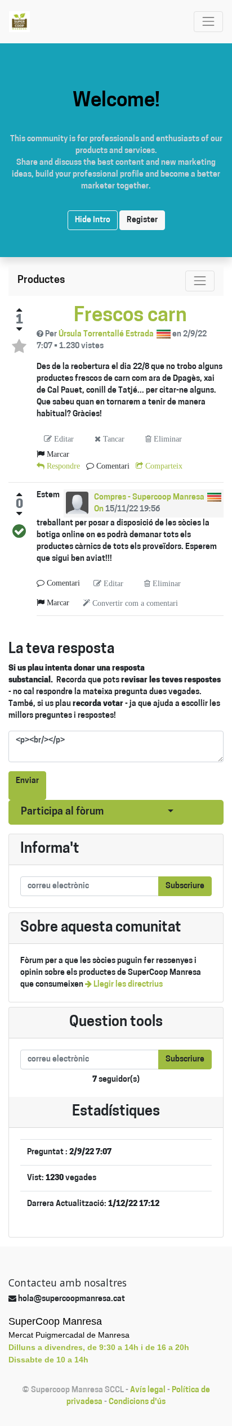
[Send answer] (19, 531)
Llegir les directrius (127, 984)
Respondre (62, 466)
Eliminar (166, 439)
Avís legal (148, 1390)
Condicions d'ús (137, 1402)
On (99, 509)
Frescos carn (130, 316)
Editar (63, 439)
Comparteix (162, 466)
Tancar (112, 439)
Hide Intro (92, 220)
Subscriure (185, 886)
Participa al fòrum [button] (62, 812)
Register (142, 220)
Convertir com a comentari (134, 603)
